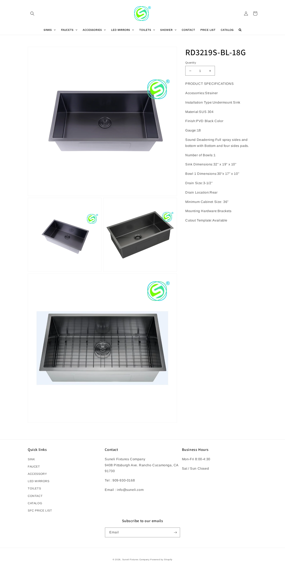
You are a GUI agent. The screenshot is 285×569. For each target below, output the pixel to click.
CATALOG (35, 503)
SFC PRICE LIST (40, 510)
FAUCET (34, 466)
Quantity (190, 62)
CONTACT (35, 496)
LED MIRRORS (38, 481)
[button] (32, 13)
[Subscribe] (175, 532)
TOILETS (34, 488)
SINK (31, 459)
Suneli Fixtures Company (136, 559)
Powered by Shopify (161, 559)
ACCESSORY (37, 473)
